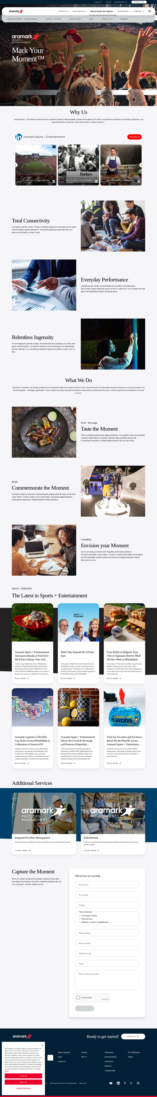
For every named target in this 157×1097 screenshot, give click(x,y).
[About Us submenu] (69, 11)
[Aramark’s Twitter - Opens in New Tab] (131, 1083)
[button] (139, 2)
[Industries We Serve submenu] (114, 11)
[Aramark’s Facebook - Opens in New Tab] (125, 1083)
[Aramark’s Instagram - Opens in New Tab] (138, 1083)
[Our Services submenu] (86, 11)
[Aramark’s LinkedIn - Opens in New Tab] (118, 1083)
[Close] (42, 1045)
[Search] (149, 11)
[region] (23, 1068)
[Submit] (50, 1058)
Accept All (23, 1076)
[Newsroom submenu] (129, 11)
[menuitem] (63, 11)
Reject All (23, 1082)
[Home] (17, 11)
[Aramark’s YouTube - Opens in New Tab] (111, 1083)
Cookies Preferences (23, 1088)
